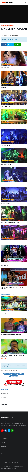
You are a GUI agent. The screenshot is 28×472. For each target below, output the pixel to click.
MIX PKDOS (4, 184)
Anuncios (3, 454)
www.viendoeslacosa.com (8, 468)
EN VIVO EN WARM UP (7, 164)
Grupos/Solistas (4, 25)
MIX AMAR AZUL (5, 242)
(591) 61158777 (13, 40)
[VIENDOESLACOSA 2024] (7, 2)
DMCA (14, 463)
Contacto (19, 463)
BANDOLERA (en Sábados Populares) (11, 334)
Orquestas (4, 393)
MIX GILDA (3, 87)
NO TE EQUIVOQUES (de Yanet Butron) (11, 313)
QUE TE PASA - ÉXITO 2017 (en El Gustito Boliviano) (12, 288)
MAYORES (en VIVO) (6, 203)
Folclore (4, 405)
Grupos (3, 397)
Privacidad (8, 463)
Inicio (2, 463)
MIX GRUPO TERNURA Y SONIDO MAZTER (12, 126)
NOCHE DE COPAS (5, 145)
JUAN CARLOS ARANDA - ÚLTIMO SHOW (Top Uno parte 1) (13, 356)
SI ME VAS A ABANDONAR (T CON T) (11, 222)
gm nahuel (11, 25)
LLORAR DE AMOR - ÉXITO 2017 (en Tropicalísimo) (10, 264)
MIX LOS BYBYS (5, 68)
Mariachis (4, 401)
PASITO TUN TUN (5, 106)
